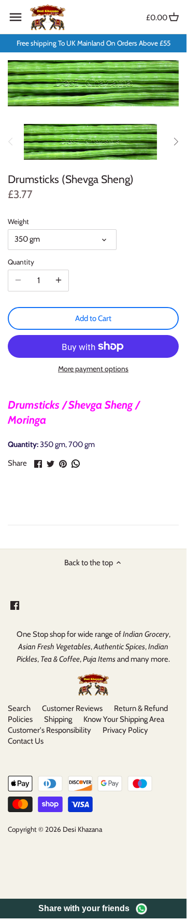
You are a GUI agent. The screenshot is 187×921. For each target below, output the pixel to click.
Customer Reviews (72, 708)
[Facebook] (14, 604)
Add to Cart (93, 318)
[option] (90, 141)
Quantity (21, 262)
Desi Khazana (82, 829)
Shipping (58, 719)
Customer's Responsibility (49, 730)
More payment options (93, 369)
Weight (18, 221)
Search (19, 708)
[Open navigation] (15, 17)
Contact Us (26, 741)
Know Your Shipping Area (123, 719)
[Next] (175, 141)
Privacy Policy (125, 730)
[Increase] (58, 280)
